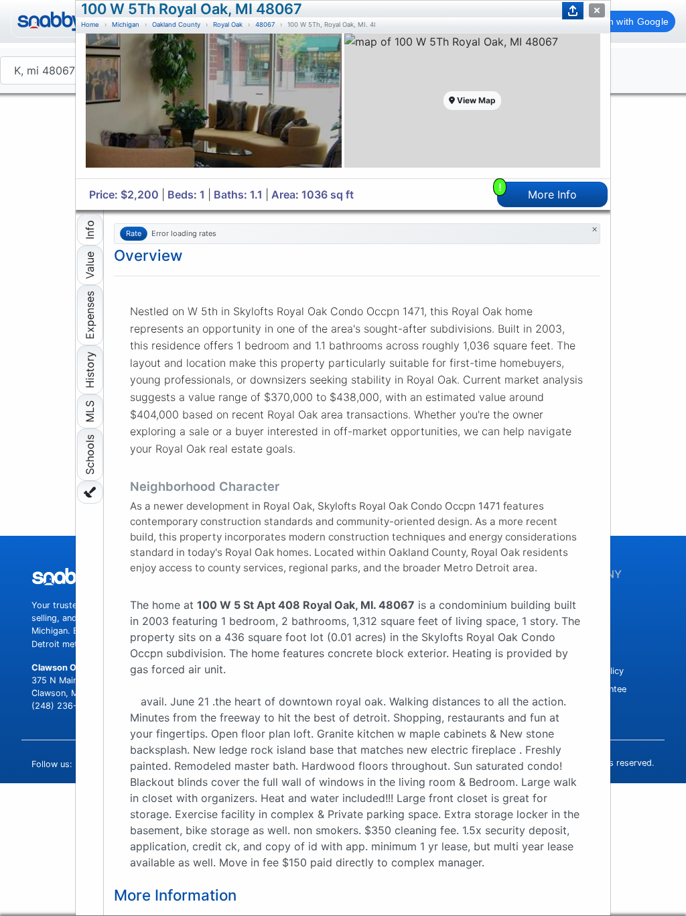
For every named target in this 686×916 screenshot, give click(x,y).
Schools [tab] (89, 455)
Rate (133, 233)
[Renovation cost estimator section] (90, 492)
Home (90, 24)
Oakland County (176, 24)
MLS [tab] (89, 411)
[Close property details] (597, 10)
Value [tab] (89, 265)
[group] (214, 106)
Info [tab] (89, 229)
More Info (537, 191)
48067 (265, 24)
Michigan (125, 24)
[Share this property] (573, 10)
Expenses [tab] (89, 315)
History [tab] (89, 369)
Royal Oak (228, 24)
